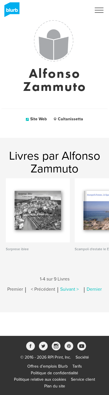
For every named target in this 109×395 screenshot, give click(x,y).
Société (82, 357)
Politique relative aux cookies (40, 379)
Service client (83, 379)
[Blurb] (10, 12)
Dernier (94, 289)
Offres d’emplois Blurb (47, 366)
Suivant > (69, 289)
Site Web (38, 119)
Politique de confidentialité (54, 373)
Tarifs (77, 366)
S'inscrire (75, 10)
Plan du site (54, 386)
